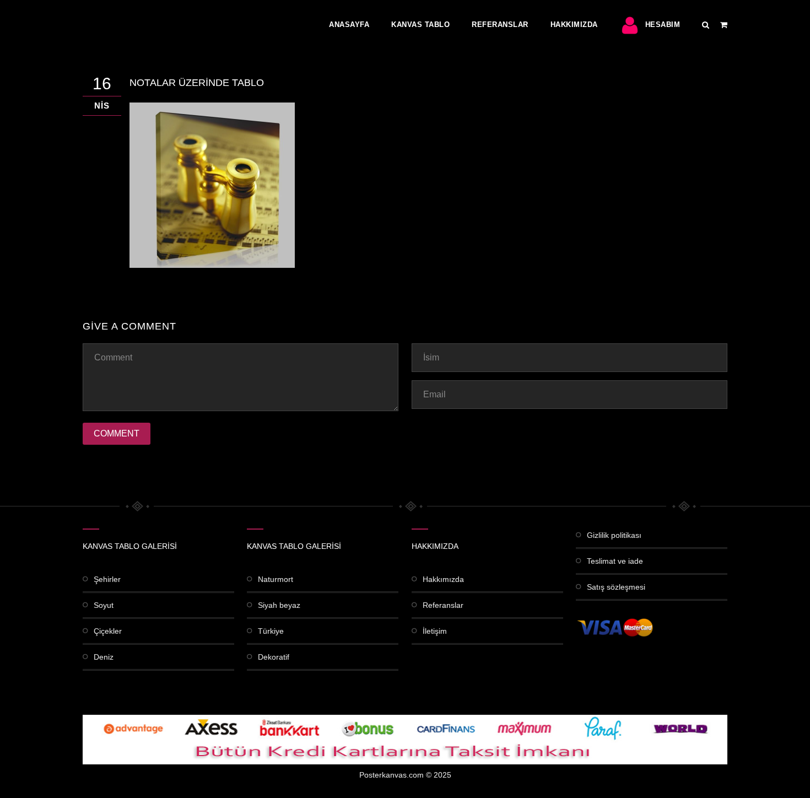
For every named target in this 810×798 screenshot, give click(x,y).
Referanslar (500, 24)
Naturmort (275, 579)
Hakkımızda (574, 24)
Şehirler (107, 579)
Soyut (104, 605)
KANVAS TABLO (420, 24)
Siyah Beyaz (279, 605)
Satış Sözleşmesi (616, 587)
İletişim (435, 631)
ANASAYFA (349, 24)
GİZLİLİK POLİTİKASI (614, 535)
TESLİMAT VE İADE (615, 561)
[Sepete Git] (723, 24)
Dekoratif (273, 657)
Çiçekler (108, 631)
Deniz (104, 657)
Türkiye (271, 631)
